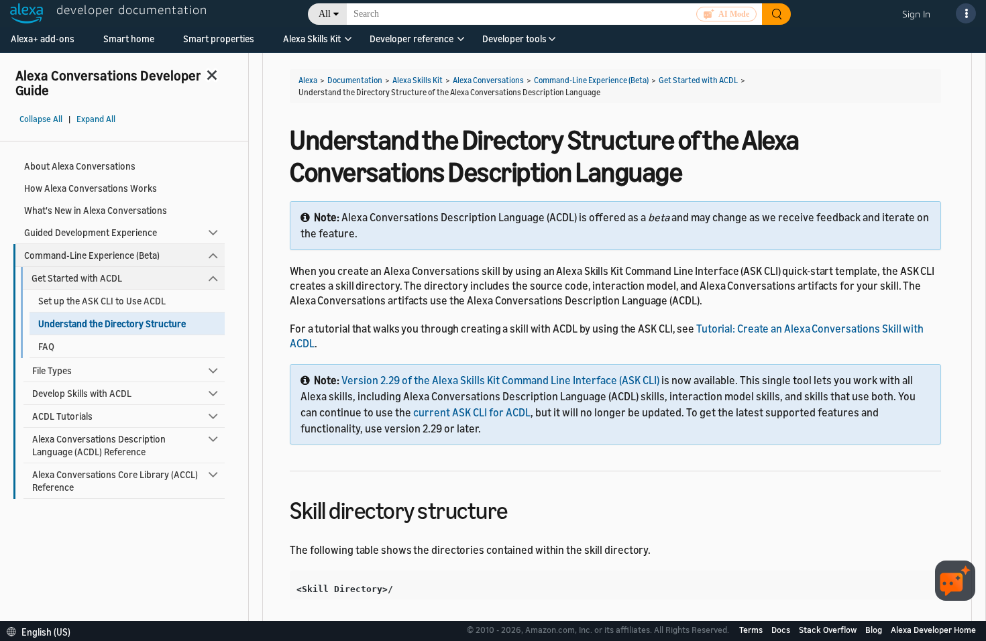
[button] (312, 43)
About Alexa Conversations (79, 166)
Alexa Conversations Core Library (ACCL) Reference (115, 481)
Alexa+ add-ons (42, 38)
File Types (52, 370)
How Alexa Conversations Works (90, 188)
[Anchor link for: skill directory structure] (519, 508)
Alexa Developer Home (933, 629)
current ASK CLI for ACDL (472, 412)
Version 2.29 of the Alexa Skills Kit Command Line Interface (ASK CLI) (500, 380)
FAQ (46, 346)
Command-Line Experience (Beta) (92, 255)
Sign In (916, 13)
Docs (781, 629)
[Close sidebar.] (213, 74)
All (325, 14)
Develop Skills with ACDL (81, 393)
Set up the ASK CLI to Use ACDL (102, 300)
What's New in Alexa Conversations (95, 210)
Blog (874, 629)
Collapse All (40, 119)
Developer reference (411, 38)
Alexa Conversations (488, 80)
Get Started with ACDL (77, 278)
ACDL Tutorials (62, 416)
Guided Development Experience (90, 232)
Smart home (128, 38)
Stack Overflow (829, 629)
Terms (752, 629)
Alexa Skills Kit (312, 38)
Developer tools (514, 38)
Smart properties (218, 38)
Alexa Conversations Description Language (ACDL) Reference (99, 445)
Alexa (307, 80)
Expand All (95, 119)
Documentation (354, 80)
